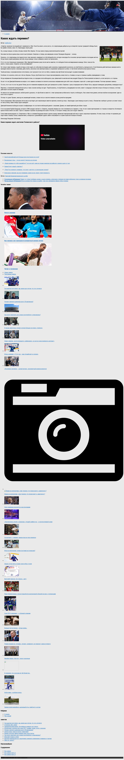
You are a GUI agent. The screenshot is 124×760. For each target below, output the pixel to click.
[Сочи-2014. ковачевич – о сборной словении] (10, 610)
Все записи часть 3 (10, 754)
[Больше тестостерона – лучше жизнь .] (11, 625)
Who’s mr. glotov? (9, 740)
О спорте (7, 34)
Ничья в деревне (9, 213)
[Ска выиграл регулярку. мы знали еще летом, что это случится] (11, 285)
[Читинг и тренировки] (28, 265)
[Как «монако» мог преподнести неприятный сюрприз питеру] (28, 237)
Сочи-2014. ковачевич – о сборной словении (17, 613)
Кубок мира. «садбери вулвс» (13, 692)
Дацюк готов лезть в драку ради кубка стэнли (18, 564)
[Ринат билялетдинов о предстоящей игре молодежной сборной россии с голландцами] (11, 591)
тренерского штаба (22, 176)
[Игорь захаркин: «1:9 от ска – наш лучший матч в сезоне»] (11, 351)
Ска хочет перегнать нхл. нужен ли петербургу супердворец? (22, 315)
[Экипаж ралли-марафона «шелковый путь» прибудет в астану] (11, 704)
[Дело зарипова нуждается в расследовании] (11, 504)
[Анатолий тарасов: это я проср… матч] (11, 576)
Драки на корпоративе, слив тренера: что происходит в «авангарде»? (24, 494)
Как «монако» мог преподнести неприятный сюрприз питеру (23, 241)
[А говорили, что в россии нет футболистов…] (11, 670)
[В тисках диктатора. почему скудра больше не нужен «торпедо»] (11, 325)
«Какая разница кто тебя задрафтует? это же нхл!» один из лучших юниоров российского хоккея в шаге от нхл (37, 163)
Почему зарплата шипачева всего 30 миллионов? (18, 302)
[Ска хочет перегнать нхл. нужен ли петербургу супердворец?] (11, 312)
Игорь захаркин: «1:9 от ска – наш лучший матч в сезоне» (21, 354)
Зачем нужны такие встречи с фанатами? (16, 732)
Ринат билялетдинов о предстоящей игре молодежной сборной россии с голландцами (30, 594)
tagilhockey (8, 43)
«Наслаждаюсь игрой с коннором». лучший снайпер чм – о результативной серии (28, 522)
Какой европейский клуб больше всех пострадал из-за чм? (21, 157)
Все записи (7, 751)
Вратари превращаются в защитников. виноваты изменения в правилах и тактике (28, 738)
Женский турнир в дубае (11, 737)
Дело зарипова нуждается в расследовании (17, 507)
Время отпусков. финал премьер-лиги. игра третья (19, 733)
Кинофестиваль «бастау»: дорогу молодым (17, 658)
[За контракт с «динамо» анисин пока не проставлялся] (11, 534)
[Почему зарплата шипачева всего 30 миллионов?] (11, 298)
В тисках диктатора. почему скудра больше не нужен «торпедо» (23, 328)
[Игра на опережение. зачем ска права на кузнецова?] (11, 547)
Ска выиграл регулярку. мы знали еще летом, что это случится (23, 288)
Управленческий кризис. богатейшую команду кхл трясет (21, 726)
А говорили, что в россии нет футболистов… (17, 673)
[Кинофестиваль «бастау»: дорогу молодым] (11, 655)
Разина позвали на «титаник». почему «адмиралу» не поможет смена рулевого (27, 644)
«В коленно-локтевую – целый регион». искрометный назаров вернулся (25, 369)
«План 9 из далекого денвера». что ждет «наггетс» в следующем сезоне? (26, 170)
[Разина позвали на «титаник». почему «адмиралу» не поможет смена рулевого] (11, 641)
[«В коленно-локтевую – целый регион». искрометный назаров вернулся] (11, 366)
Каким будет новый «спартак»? (13, 166)
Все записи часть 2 (10, 753)
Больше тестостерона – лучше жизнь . (15, 628)
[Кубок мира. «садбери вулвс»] (9, 689)
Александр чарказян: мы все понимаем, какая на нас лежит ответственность (27, 173)
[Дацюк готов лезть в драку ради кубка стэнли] (11, 560)
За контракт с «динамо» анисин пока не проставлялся (20, 537)
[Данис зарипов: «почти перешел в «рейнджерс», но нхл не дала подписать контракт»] (11, 338)
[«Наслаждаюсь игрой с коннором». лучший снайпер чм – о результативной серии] (11, 519)
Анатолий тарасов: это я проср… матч (15, 579)
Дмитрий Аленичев (10, 176)
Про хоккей (7, 716)
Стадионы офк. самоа (10, 725)
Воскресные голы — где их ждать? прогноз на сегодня (20, 160)
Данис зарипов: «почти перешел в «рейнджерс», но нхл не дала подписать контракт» (29, 341)
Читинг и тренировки (11, 269)
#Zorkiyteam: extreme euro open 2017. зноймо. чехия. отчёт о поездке (25, 728)
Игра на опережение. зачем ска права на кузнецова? (19, 551)
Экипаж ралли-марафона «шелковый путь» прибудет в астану (22, 707)
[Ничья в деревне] (28, 209)
